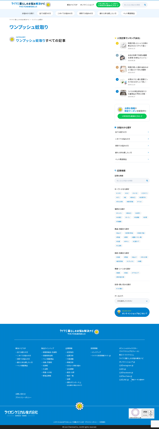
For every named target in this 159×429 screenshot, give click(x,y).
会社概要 (70, 369)
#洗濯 (118, 241)
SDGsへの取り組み (74, 365)
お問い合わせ (20, 394)
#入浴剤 (118, 246)
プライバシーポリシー (23, 397)
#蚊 (125, 197)
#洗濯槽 (136, 217)
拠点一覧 (70, 376)
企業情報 (68, 348)
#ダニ (118, 197)
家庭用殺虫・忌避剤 (50, 352)
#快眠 (139, 261)
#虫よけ (118, 233)
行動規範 (70, 359)
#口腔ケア (136, 241)
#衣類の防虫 (129, 233)
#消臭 (118, 257)
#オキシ (126, 241)
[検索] (145, 5)
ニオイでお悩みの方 (65, 13)
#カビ (127, 193)
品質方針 (70, 355)
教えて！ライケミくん (126, 355)
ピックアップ (96, 352)
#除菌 (118, 237)
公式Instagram (125, 365)
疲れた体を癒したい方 (108, 13)
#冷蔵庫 (118, 221)
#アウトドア (135, 273)
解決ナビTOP (72, 4)
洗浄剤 (45, 365)
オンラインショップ (87, 4)
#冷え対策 (119, 202)
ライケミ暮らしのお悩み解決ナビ (131, 358)
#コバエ (135, 193)
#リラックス (130, 261)
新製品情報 (47, 376)
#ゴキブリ (144, 193)
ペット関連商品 (129, 13)
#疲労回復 (130, 202)
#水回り (137, 213)
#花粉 (126, 273)
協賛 (68, 379)
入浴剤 (45, 369)
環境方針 (70, 362)
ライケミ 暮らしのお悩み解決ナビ (19, 19)
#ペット (139, 202)
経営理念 (70, 352)
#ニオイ (118, 193)
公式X (121, 369)
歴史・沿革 (70, 372)
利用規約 (102, 422)
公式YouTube (124, 376)
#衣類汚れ (142, 197)
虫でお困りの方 (45, 13)
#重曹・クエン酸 (137, 237)
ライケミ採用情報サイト (100, 355)
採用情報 (94, 348)
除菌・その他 (47, 372)
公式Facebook (125, 372)
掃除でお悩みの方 (86, 13)
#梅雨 (118, 273)
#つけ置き (119, 288)
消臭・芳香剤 (47, 362)
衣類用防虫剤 (48, 355)
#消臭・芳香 (140, 233)
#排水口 (132, 197)
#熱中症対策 (120, 277)
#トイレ (127, 217)
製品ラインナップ (47, 348)
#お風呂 (118, 217)
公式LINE (123, 379)
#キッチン (119, 213)
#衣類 (145, 217)
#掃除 (126, 237)
